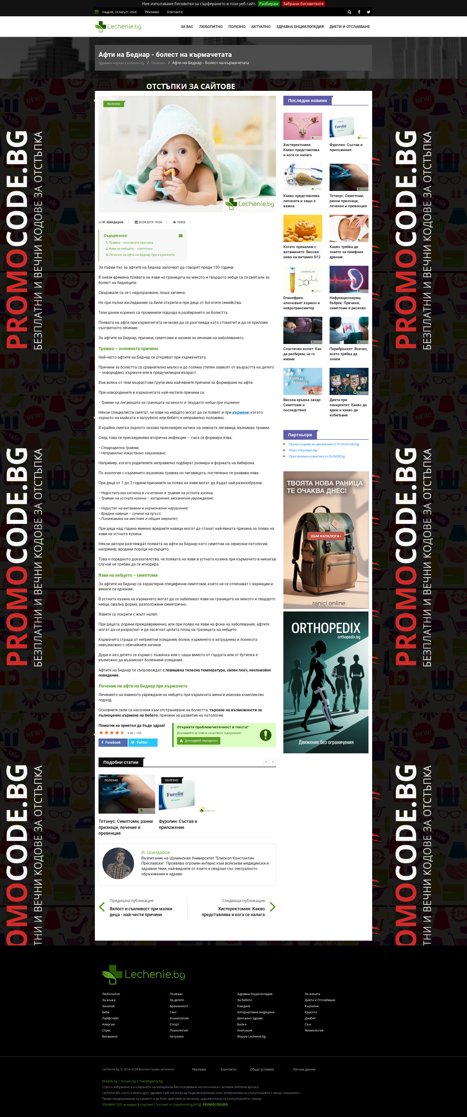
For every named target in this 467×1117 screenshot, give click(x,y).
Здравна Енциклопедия (254, 994)
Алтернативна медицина (255, 1012)
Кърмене (312, 1006)
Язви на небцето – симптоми (131, 248)
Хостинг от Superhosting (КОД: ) (192, 1104)
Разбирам (268, 3)
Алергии (108, 1024)
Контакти (175, 11)
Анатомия (244, 1030)
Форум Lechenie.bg (251, 1036)
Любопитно (211, 27)
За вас (187, 27)
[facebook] (359, 12)
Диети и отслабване (350, 27)
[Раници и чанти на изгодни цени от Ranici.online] (325, 539)
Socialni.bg (128, 1081)
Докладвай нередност (201, 741)
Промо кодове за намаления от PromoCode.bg (324, 444)
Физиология (314, 1030)
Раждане (243, 1006)
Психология (179, 1030)
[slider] (112, 732)
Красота (311, 1012)
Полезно (236, 27)
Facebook (112, 742)
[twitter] (368, 12)
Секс (173, 1012)
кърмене (240, 412)
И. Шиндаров (113, 222)
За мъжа (108, 1000)
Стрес (106, 1030)
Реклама (152, 11)
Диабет (310, 1018)
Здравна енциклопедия (300, 27)
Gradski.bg (109, 1081)
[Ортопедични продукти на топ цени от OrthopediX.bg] (325, 682)
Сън (308, 1024)
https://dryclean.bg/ (303, 450)
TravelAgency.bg (151, 1081)
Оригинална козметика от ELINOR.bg (317, 456)
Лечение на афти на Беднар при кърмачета (142, 254)
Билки (241, 1024)
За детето (177, 1000)
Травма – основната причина (131, 242)
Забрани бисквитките (303, 3)
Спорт (174, 1024)
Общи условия (262, 1069)
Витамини (109, 1036)
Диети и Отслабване (320, 1000)
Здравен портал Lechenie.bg (121, 63)
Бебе (105, 1012)
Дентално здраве (250, 1018)
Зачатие (108, 1006)
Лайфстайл (110, 1018)
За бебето (244, 1000)
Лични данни (304, 1069)
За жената (312, 994)
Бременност (179, 1006)
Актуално (260, 27)
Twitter (142, 742)
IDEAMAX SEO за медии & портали (128, 1104)
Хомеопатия (179, 1018)
